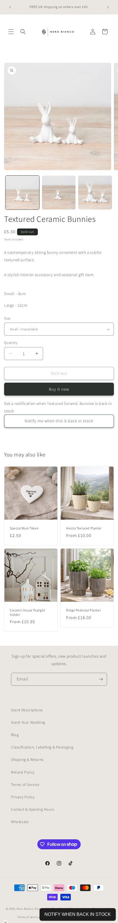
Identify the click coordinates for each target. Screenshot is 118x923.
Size (7, 318)
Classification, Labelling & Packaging (42, 747)
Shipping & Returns (27, 759)
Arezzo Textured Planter (84, 528)
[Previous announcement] (10, 7)
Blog (15, 734)
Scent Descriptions (27, 709)
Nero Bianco (25, 908)
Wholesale (20, 821)
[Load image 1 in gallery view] (22, 192)
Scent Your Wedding (28, 722)
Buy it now (59, 389)
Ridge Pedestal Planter (83, 610)
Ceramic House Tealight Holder (27, 612)
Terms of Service (25, 784)
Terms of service (28, 917)
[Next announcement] (108, 7)
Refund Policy (23, 772)
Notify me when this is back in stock (59, 420)
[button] (11, 32)
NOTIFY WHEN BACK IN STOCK (77, 914)
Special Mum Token (24, 528)
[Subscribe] (101, 679)
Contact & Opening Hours (32, 809)
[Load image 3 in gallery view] (95, 192)
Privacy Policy (23, 796)
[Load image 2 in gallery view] (59, 192)
